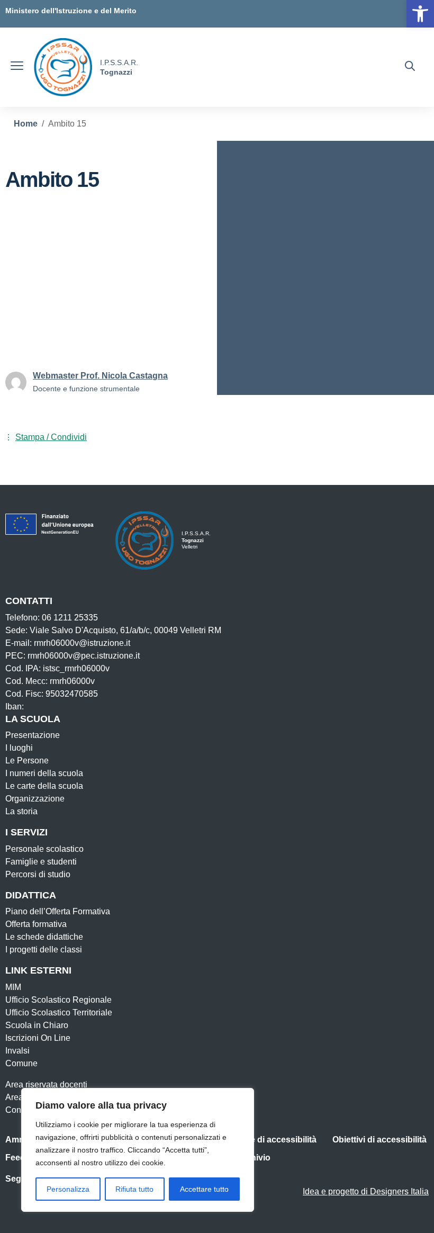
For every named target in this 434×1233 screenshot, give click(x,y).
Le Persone (27, 760)
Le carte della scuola (44, 785)
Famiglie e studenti (41, 861)
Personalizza (68, 1189)
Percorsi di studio (37, 874)
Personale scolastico (44, 848)
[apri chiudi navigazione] (17, 67)
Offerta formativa (36, 924)
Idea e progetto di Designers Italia (366, 1191)
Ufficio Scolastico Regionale (58, 999)
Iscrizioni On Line (37, 1037)
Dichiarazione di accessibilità (258, 1139)
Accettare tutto (204, 1189)
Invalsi (17, 1050)
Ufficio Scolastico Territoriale (58, 1012)
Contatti (19, 1109)
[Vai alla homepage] (63, 67)
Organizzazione (35, 798)
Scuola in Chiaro (36, 1025)
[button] (420, 14)
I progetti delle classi (43, 949)
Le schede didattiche (44, 936)
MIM (13, 987)
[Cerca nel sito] (410, 67)
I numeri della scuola (44, 773)
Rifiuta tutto (134, 1189)
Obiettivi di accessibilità (379, 1139)
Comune (21, 1063)
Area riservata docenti (46, 1084)
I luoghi (19, 747)
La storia (21, 811)
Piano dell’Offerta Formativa (57, 911)
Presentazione (32, 735)
